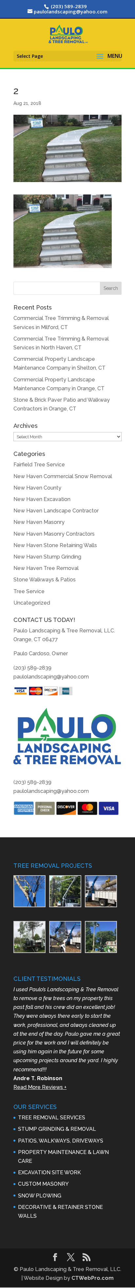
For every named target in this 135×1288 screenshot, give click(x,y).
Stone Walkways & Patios (44, 580)
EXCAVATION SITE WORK (49, 1172)
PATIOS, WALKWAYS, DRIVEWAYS (60, 1141)
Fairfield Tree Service (39, 464)
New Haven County (37, 488)
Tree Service (29, 591)
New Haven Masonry (39, 522)
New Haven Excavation (41, 499)
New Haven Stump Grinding (47, 557)
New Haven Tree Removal (46, 568)
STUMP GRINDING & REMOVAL (57, 1129)
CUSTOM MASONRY (43, 1184)
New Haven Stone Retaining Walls (55, 545)
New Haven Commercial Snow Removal (62, 476)
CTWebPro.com (92, 1278)
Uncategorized (31, 603)
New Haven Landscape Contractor (56, 511)
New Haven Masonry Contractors (54, 534)
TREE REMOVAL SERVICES (51, 1117)
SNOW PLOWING (39, 1196)
